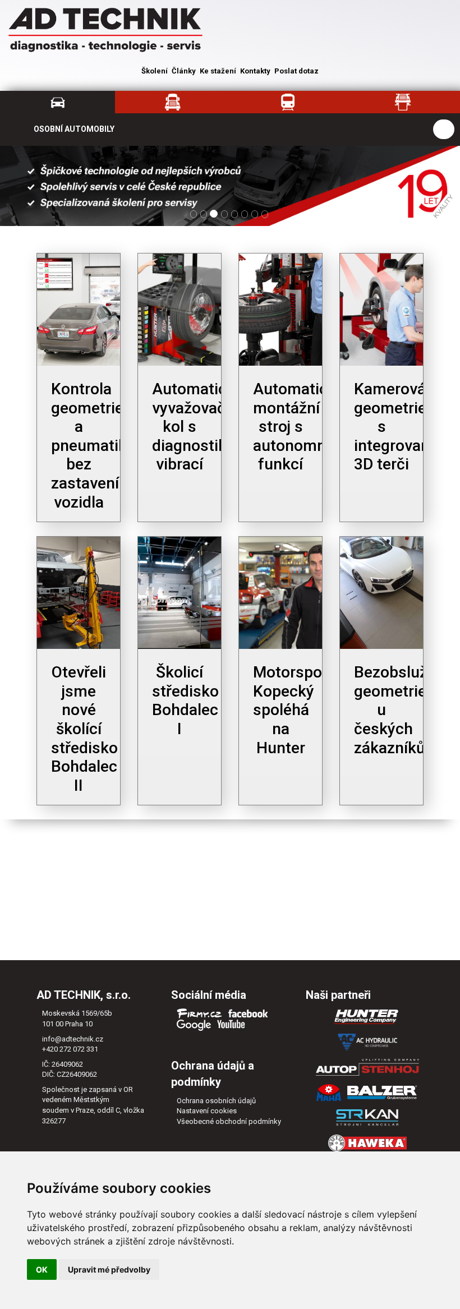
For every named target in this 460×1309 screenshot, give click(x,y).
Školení (154, 71)
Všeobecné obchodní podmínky (229, 1121)
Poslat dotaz (296, 71)
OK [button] (42, 1269)
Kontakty (255, 71)
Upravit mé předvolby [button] (109, 1269)
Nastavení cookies (207, 1111)
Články (184, 71)
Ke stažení (218, 71)
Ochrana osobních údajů (216, 1100)
